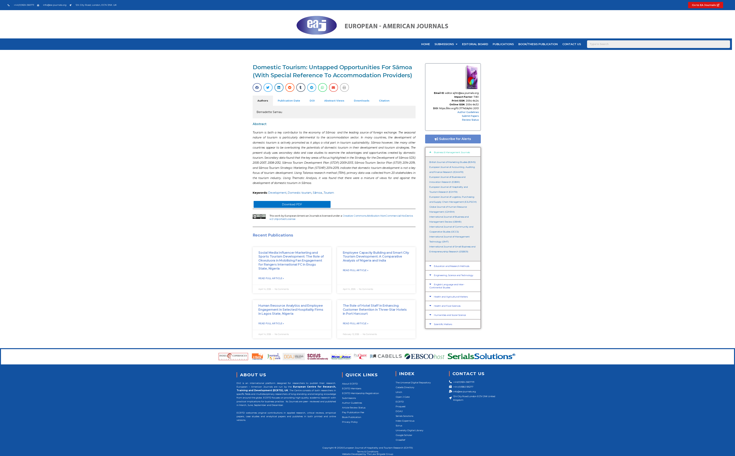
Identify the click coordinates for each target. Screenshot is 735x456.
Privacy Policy (350, 421)
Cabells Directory (405, 387)
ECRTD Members (351, 388)
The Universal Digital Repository (413, 382)
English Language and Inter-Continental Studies (447, 286)
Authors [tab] (262, 100)
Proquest (401, 406)
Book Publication (351, 417)
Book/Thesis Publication (538, 44)
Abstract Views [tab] (334, 100)
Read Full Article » (271, 278)
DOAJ (399, 411)
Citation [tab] (384, 100)
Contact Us (571, 44)
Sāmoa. (318, 192)
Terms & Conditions (367, 451)
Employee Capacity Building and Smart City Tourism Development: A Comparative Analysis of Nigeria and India (376, 257)
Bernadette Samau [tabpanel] (269, 112)
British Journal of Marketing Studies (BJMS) (452, 162)
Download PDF (292, 204)
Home (425, 44)
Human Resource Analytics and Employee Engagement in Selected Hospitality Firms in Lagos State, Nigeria (290, 309)
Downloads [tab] (361, 100)
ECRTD (400, 401)
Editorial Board (475, 44)
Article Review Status (353, 407)
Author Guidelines (468, 112)
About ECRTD (350, 383)
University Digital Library (409, 430)
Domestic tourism (299, 192)
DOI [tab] (312, 100)
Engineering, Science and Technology (453, 275)
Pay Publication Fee (353, 412)
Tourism (329, 192)
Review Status (470, 119)
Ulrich (399, 392)
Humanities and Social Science (450, 315)
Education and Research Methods (451, 266)
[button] (257, 87)
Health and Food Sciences (447, 305)
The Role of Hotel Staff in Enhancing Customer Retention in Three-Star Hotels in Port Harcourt (375, 309)
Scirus (399, 425)
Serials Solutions (404, 416)
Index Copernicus (405, 420)
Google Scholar (404, 435)
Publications (503, 44)
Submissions (444, 44)
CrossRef (400, 439)
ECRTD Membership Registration (360, 393)
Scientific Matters (443, 324)
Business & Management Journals (452, 152)
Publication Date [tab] (289, 100)
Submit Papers (470, 116)
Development (277, 192)
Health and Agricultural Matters (451, 296)
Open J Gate (403, 396)
